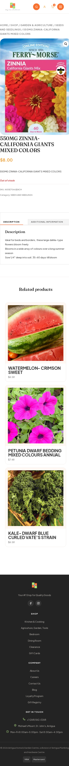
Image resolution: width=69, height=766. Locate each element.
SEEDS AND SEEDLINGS (22, 195)
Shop (14, 25)
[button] (66, 44)
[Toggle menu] (60, 6)
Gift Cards (34, 653)
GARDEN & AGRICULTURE (36, 25)
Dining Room (34, 640)
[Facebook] (31, 603)
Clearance (34, 647)
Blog (34, 689)
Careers (34, 677)
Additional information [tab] (47, 222)
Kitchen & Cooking (34, 621)
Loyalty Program (34, 696)
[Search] (36, 6)
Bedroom (34, 634)
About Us (34, 670)
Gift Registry (34, 702)
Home (4, 25)
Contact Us (34, 683)
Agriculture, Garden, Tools (34, 628)
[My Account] (44, 6)
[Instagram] (38, 603)
